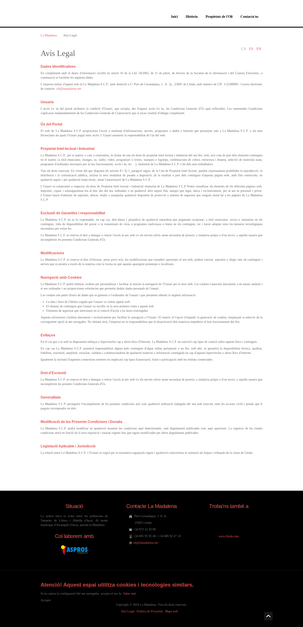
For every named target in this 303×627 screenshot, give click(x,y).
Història (192, 16)
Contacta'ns (249, 16)
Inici (174, 16)
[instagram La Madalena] (242, 520)
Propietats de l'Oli (219, 16)
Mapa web (171, 611)
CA (244, 49)
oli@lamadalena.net (68, 88)
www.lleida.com (228, 536)
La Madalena (49, 35)
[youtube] (216, 520)
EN (258, 49)
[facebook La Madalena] (229, 520)
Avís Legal (127, 611)
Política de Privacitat (150, 611)
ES (251, 49)
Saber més (129, 593)
